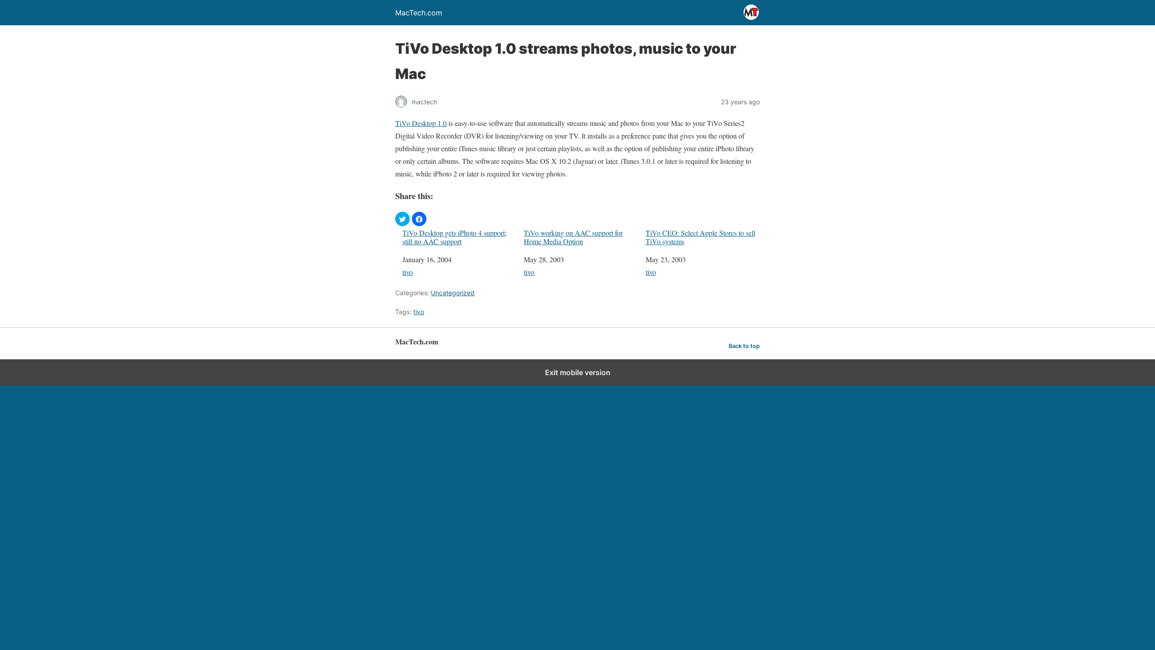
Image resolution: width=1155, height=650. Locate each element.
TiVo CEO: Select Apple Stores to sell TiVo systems (700, 237)
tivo (407, 272)
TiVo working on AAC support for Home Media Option (573, 237)
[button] (402, 219)
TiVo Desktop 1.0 (421, 123)
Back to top (744, 346)
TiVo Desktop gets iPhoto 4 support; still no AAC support (454, 237)
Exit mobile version (577, 372)
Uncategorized (453, 293)
